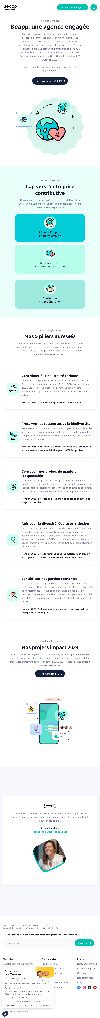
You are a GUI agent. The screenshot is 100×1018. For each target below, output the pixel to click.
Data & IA (47, 977)
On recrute (83, 973)
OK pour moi (45, 1006)
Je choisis (28, 1006)
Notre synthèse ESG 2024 (50, 80)
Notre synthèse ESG (50, 673)
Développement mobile (54, 968)
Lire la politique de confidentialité (16, 997)
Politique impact (86, 968)
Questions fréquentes (53, 987)
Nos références (85, 977)
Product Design (50, 964)
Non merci (11, 1006)
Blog (79, 982)
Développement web (53, 973)
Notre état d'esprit (87, 964)
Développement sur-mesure (18, 964)
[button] (5, 1014)
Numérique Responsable (55, 982)
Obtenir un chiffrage (72, 7)
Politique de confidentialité (16, 1011)
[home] (10, 7)
